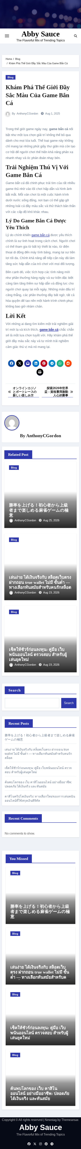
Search (14, 690)
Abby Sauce (40, 34)
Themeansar (69, 1119)
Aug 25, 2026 (51, 520)
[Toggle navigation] (7, 35)
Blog (11, 77)
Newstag (51, 1119)
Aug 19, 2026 (51, 592)
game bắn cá (40, 235)
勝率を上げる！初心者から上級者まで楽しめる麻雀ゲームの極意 (39, 510)
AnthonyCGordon (27, 113)
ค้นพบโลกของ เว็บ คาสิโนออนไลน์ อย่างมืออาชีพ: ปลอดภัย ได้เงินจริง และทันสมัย (39, 1093)
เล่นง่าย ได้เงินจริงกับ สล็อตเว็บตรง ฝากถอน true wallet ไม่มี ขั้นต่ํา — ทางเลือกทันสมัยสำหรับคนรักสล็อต (40, 582)
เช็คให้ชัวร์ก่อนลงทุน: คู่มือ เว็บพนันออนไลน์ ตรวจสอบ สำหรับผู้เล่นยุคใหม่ (38, 654)
